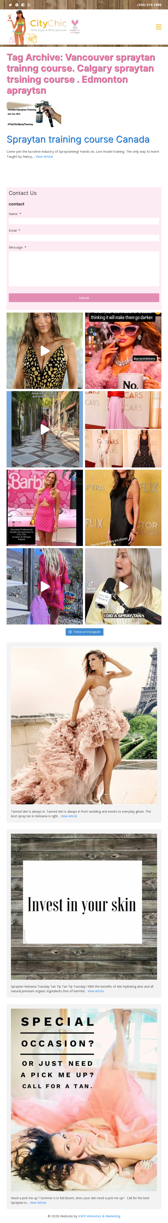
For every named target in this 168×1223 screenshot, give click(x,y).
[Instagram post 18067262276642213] (45, 586)
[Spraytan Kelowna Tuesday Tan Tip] (84, 908)
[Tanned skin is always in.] (84, 727)
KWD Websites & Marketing (99, 1216)
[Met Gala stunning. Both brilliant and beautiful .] (45, 351)
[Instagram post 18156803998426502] (123, 508)
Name (15, 214)
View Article (44, 156)
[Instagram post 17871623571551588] (123, 586)
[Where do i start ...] (123, 351)
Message (17, 247)
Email (14, 230)
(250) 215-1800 (149, 4)
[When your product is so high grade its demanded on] (123, 429)
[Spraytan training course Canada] (34, 113)
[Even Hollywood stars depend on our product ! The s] (45, 508)
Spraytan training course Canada (78, 139)
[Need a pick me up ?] (84, 1102)
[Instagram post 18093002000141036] (45, 429)
